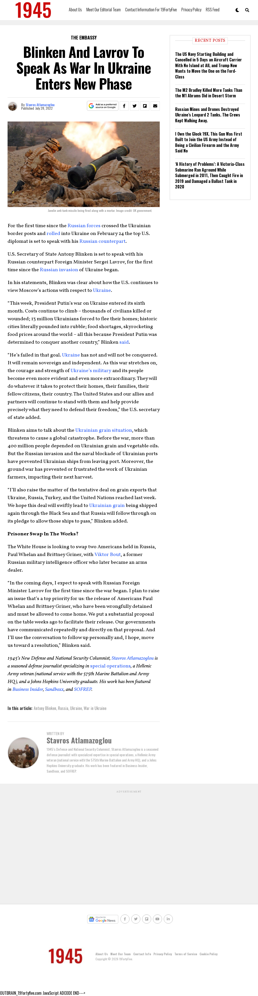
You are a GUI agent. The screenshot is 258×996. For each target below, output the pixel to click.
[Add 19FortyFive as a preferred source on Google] (102, 106)
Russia (63, 708)
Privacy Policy (191, 10)
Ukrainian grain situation (103, 430)
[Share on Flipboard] (144, 105)
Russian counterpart (102, 241)
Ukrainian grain (107, 505)
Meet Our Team (120, 954)
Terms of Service (185, 954)
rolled (53, 233)
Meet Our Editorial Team (103, 10)
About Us (75, 10)
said (124, 342)
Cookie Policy (208, 954)
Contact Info (142, 954)
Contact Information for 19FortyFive (151, 10)
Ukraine (102, 290)
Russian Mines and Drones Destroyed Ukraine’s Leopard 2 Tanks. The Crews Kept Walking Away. (207, 115)
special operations (110, 666)
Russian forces (84, 225)
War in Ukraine (95, 708)
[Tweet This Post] (134, 105)
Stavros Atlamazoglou (40, 104)
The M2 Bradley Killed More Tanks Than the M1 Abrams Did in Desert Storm (208, 93)
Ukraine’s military (91, 370)
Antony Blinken (45, 708)
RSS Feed (212, 10)
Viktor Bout (107, 554)
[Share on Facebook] (124, 105)
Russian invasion (59, 269)
